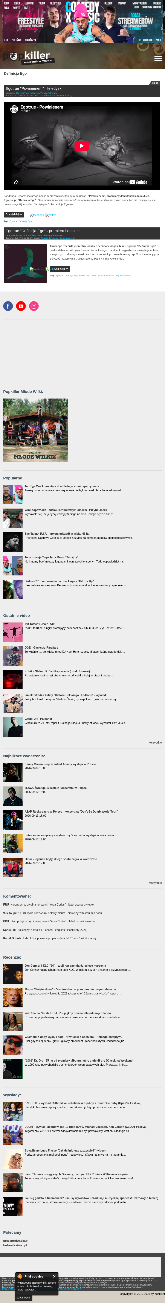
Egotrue (13, 221)
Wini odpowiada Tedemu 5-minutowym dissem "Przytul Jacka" (66, 510)
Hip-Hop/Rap (22, 93)
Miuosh (101, 275)
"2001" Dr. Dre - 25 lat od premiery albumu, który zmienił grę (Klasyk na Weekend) (79, 1060)
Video (43, 93)
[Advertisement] (35, 352)
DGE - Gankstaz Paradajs (41, 647)
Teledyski (34, 93)
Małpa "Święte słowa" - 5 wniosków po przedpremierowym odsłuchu (70, 989)
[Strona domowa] (29, 58)
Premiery (48, 235)
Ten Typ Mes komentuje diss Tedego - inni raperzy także (62, 486)
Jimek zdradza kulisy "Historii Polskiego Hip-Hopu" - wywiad (65, 695)
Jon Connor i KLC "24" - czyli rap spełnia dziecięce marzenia (65, 965)
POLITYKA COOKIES (70, 1289)
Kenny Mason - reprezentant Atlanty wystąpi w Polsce (60, 764)
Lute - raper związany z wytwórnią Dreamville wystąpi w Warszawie (69, 835)
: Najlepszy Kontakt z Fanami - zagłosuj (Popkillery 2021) (45, 929)
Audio (19, 235)
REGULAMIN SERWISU (14, 1289)
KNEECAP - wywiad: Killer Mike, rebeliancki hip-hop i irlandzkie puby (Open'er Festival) (83, 1103)
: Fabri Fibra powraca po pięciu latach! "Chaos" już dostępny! (50, 938)
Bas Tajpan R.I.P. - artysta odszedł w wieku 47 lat (57, 533)
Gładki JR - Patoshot (38, 718)
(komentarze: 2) (64, 95)
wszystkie (155, 742)
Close (54, 1276)
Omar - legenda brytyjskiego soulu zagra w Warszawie (61, 859)
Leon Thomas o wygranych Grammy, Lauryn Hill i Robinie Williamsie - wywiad (77, 1174)
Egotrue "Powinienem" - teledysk (33, 88)
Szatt (93, 275)
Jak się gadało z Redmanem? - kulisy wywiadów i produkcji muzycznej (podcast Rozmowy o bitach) (91, 1198)
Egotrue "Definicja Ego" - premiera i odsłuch (43, 231)
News (39, 235)
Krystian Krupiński (49, 238)
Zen (88, 275)
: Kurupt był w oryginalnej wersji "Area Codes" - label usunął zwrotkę (48, 904)
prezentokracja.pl (16, 1240)
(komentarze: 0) (67, 238)
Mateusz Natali (48, 95)
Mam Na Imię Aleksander (118, 275)
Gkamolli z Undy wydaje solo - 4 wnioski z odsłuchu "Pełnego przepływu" (74, 1036)
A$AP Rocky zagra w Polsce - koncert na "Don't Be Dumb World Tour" (71, 811)
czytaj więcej (23, 1297)
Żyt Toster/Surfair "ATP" (41, 624)
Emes (82, 275)
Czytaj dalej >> (14, 214)
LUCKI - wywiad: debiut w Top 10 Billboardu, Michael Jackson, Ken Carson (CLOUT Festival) (86, 1126)
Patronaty (52, 93)
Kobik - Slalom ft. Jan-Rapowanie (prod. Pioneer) (57, 671)
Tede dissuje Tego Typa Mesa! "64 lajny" (51, 557)
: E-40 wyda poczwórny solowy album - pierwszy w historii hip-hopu (52, 913)
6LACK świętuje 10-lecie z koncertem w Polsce (56, 787)
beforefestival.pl (15, 1245)
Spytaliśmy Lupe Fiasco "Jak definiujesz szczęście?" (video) (65, 1150)
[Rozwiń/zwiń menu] (158, 58)
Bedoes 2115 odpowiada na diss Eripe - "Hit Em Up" (59, 581)
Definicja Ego (25, 221)
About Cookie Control (19, 1276)
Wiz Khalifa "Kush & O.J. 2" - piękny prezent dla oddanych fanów (68, 1013)
